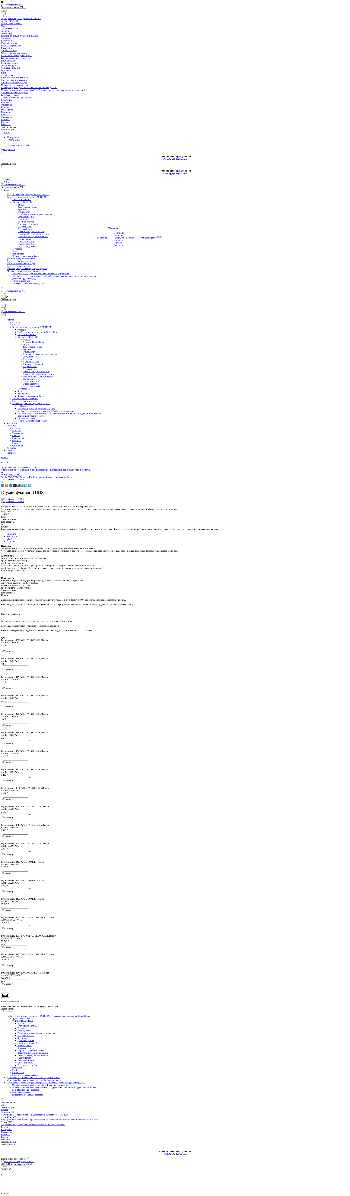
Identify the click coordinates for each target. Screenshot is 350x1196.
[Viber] (18, 485)
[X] (14, 485)
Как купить (12, 536)
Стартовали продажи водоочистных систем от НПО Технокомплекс (33, 1124)
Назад (17, 322)
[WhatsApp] (22, 485)
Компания (16, 430)
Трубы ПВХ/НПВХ (10, 477)
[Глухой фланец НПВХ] (12, 499)
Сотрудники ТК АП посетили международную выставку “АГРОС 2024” (35, 1115)
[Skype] (25, 485)
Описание (11, 534)
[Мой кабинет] (2, 303)
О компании (7, 1132)
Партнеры (6, 1139)
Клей (31, 477)
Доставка (11, 541)
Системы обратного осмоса (14, 470)
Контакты (5, 1134)
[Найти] (3, 13)
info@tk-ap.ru (9, 149)
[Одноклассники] (6, 485)
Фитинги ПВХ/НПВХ (33, 342)
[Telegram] (29, 485)
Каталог (16, 325)
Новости (5, 1110)
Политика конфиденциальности (19, 1161)
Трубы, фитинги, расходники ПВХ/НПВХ (37, 332)
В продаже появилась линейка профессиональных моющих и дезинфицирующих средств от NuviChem (49, 1120)
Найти (4, 1170)
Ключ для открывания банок (59, 477)
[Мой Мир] (10, 485)
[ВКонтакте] (2, 485)
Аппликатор (40, 477)
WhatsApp (168, 159)
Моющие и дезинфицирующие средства (36, 408)
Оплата (10, 539)
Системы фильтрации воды (39, 470)
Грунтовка (24, 477)
